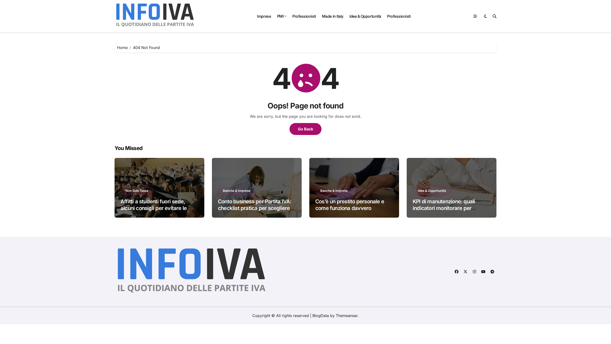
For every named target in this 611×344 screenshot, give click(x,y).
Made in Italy (332, 16)
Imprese (264, 16)
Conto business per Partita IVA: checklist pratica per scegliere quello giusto (254, 208)
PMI (280, 16)
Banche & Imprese (236, 191)
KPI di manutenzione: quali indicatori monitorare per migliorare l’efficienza (444, 208)
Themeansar (347, 315)
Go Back (305, 129)
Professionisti (304, 16)
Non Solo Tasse (137, 191)
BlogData (320, 315)
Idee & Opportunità (365, 16)
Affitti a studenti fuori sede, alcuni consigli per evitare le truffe (154, 208)
